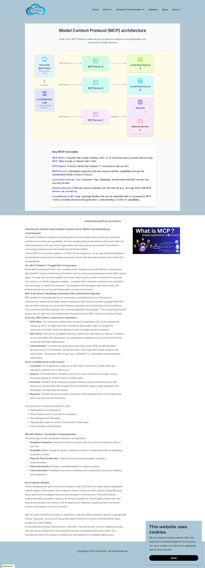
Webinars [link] (153, 9)
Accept (174, 558)
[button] (107, 10)
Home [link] (95, 9)
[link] (36, 9)
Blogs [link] (165, 9)
